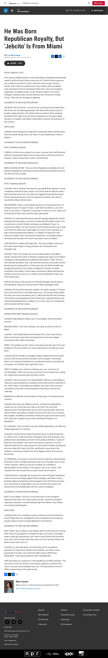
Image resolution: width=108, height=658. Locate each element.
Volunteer (64, 610)
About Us (41, 610)
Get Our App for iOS (89, 615)
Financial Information (68, 615)
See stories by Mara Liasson (28, 588)
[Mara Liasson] (9, 586)
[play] (5, 10)
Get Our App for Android (91, 610)
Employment (42, 624)
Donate (99, 3)
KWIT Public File (43, 615)
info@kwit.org (12, 640)
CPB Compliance (66, 624)
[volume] (12, 10)
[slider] (15, 10)
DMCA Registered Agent (11, 644)
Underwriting (65, 619)
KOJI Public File (43, 619)
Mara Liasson (15, 55)
